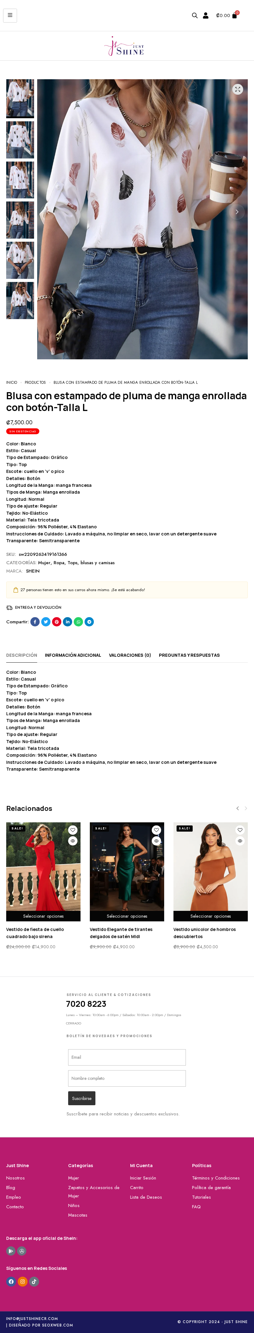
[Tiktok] (34, 1282)
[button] (48, 212)
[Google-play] (10, 1251)
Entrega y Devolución (38, 607)
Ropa (59, 562)
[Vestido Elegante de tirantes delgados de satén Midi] (127, 871)
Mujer (44, 562)
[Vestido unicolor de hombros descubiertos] (210, 871)
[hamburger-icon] (10, 16)
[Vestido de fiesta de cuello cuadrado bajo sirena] (43, 871)
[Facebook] (11, 1282)
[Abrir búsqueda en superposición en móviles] (195, 15)
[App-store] (21, 1251)
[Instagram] (23, 1282)
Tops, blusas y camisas (91, 562)
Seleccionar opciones (43, 916)
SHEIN (33, 571)
